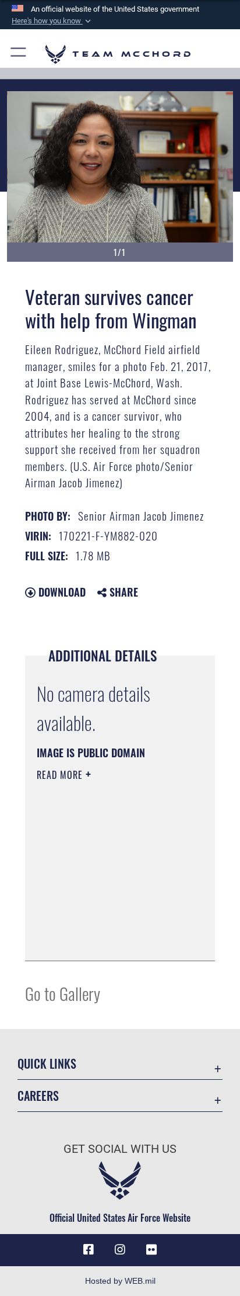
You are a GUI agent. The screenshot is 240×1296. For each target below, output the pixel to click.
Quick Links (46, 1063)
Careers (38, 1095)
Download (61, 592)
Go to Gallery (62, 993)
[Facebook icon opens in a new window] (88, 1250)
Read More (61, 775)
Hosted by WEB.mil (120, 1280)
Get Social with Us (120, 1149)
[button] (52, 21)
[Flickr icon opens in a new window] (151, 1250)
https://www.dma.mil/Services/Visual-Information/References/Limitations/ (107, 939)
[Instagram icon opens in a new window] (120, 1250)
